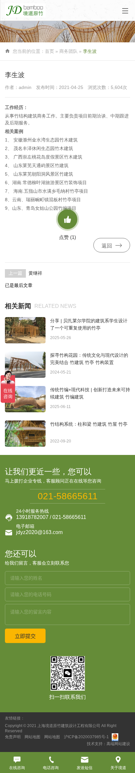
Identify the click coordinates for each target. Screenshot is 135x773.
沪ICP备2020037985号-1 (86, 737)
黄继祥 (35, 273)
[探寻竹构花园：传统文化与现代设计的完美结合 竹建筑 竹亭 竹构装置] (25, 365)
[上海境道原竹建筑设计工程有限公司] (27, 10)
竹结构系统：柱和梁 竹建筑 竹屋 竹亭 (88, 424)
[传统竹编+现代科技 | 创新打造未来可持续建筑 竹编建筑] (25, 399)
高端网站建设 (118, 743)
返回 (112, 245)
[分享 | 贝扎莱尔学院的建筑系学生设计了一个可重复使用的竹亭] (25, 330)
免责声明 (13, 737)
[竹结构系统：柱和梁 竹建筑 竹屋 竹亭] (25, 433)
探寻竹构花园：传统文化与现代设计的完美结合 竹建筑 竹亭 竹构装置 (89, 359)
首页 (49, 51)
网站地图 (32, 737)
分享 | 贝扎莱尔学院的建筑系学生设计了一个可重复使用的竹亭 (88, 324)
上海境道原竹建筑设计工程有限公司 (68, 725)
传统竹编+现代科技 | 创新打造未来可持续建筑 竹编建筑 (90, 393)
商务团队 (68, 51)
